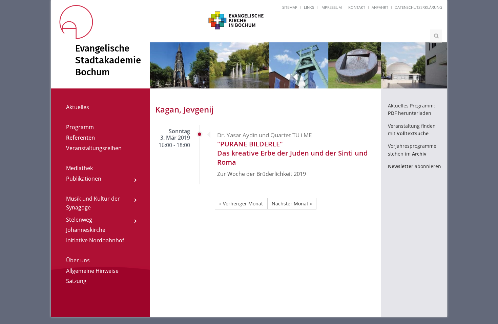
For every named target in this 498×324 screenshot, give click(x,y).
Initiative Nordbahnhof (95, 240)
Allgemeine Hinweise (92, 271)
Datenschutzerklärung (418, 7)
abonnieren (414, 166)
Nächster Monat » (292, 203)
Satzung (76, 281)
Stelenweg (79, 219)
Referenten (80, 137)
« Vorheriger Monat (241, 203)
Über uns (78, 260)
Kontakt (356, 7)
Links (309, 7)
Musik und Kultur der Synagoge (93, 203)
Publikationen (83, 178)
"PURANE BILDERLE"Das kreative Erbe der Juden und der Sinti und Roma (292, 153)
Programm (80, 127)
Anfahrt (380, 7)
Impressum (331, 7)
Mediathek (79, 168)
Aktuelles (77, 107)
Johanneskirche (85, 230)
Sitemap (289, 7)
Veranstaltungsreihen (94, 148)
